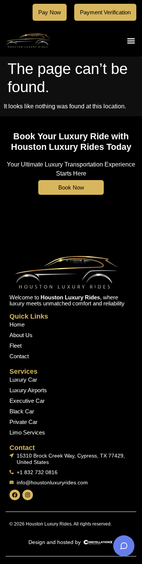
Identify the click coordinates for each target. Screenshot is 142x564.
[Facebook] (14, 495)
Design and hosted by (54, 542)
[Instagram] (27, 495)
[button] (131, 40)
